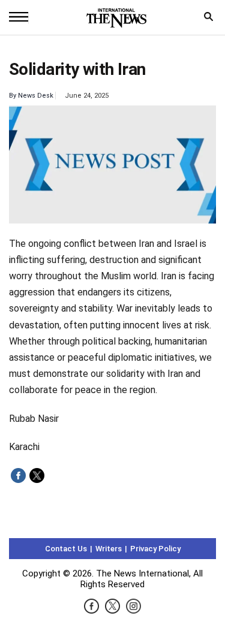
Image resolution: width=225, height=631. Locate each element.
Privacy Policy (155, 548)
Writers (108, 548)
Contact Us (66, 548)
